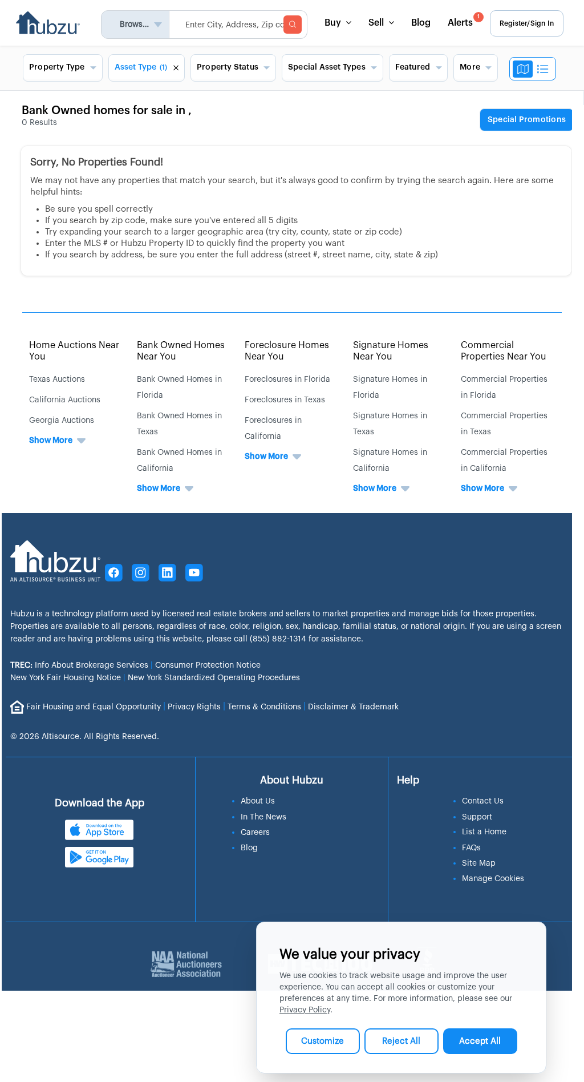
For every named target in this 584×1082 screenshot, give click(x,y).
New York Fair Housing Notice (65, 678)
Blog (421, 22)
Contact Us (483, 801)
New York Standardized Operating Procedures (214, 678)
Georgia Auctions (61, 421)
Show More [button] (50, 441)
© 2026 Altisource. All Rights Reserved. (84, 737)
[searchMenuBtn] (292, 24)
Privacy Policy (304, 1010)
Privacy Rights (194, 706)
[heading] (527, 120)
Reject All (401, 1041)
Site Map (479, 863)
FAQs (471, 848)
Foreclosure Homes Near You (287, 351)
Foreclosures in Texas (285, 400)
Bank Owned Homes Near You (181, 351)
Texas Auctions (57, 379)
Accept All (480, 1041)
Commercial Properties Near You (503, 351)
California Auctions (64, 400)
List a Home (484, 832)
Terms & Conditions (264, 706)
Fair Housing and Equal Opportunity (93, 706)
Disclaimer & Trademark (353, 706)
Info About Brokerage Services (79, 665)
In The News (263, 817)
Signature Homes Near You (390, 351)
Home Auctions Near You (74, 351)
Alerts (464, 20)
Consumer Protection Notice (208, 665)
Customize (322, 1041)
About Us (258, 801)
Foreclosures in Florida (287, 379)
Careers (255, 833)
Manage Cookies (493, 879)
